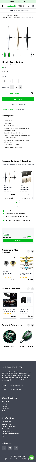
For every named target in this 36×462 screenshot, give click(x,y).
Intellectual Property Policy (10, 433)
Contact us (5, 408)
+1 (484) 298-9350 (15, 389)
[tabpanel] (18, 130)
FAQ (3, 436)
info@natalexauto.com (16, 385)
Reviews (4, 411)
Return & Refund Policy (9, 426)
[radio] (2, 64)
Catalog (4, 403)
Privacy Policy (6, 421)
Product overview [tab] (8, 110)
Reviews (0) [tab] (20, 110)
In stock (5, 67)
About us (5, 406)
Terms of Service (7, 429)
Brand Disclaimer (7, 431)
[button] (10, 185)
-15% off (7, 234)
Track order (5, 401)
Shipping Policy (7, 424)
